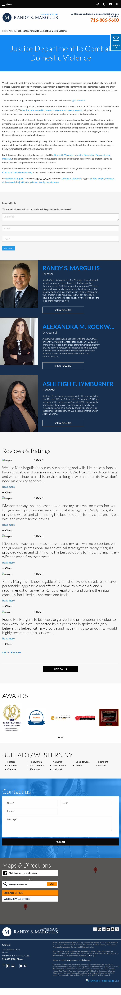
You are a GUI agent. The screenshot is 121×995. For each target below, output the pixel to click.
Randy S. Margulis (14, 178)
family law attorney (49, 182)
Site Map (91, 956)
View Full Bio (63, 309)
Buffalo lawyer (97, 178)
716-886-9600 (104, 20)
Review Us (60, 669)
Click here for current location (23, 873)
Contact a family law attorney (17, 172)
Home (5, 30)
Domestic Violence (71, 178)
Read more (8, 486)
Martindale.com (85, 960)
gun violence (78, 100)
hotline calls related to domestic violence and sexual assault (52, 110)
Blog (12, 30)
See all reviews (11, 652)
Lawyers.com (71, 960)
